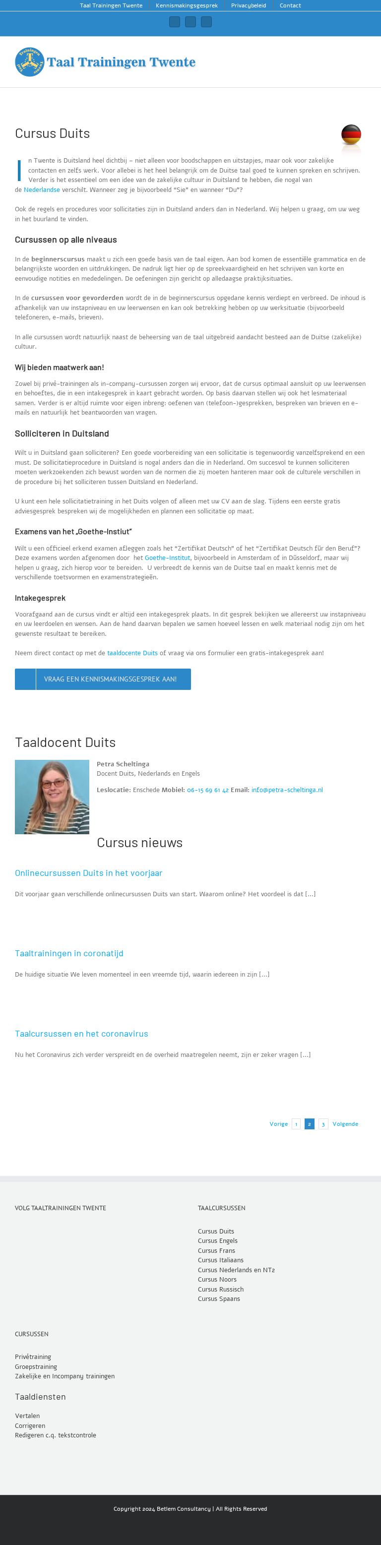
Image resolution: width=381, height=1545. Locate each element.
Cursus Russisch (221, 1289)
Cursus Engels (218, 1240)
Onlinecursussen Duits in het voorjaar (89, 872)
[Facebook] (31, 1231)
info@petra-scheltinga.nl (287, 790)
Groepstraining (36, 1366)
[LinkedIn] (45, 1231)
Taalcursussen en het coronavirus (81, 1033)
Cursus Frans (216, 1250)
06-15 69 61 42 (208, 790)
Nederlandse (42, 189)
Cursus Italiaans (221, 1260)
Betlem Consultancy (184, 1509)
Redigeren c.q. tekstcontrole (55, 1435)
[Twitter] (18, 1231)
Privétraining (33, 1357)
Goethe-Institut (167, 558)
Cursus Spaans (219, 1299)
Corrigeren (30, 1425)
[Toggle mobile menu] (362, 52)
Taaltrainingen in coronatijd (69, 952)
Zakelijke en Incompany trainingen (65, 1376)
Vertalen (27, 1416)
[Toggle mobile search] (344, 52)
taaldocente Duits (132, 653)
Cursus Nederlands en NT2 (236, 1269)
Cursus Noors (217, 1279)
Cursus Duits (216, 1231)
